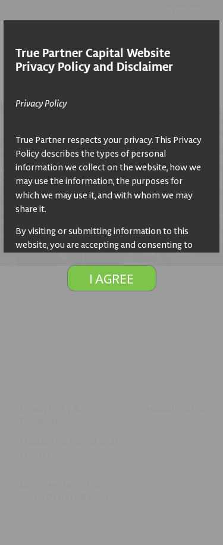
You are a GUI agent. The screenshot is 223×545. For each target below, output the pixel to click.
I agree (111, 278)
